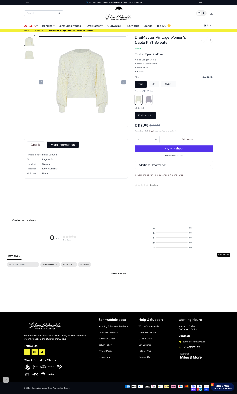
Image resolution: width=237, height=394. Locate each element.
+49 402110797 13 (192, 347)
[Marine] (148, 99)
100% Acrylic (145, 115)
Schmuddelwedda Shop (42, 388)
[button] (201, 13)
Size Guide (207, 77)
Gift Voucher (145, 345)
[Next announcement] (201, 2)
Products (39, 30)
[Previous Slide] (123, 82)
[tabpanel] (118, 283)
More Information (63, 145)
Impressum (104, 357)
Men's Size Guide (147, 332)
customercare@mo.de (194, 341)
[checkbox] (84, 264)
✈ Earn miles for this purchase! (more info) (159, 175)
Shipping (152, 131)
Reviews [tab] (14, 255)
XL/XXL (168, 84)
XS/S (140, 84)
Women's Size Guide (149, 326)
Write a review (223, 255)
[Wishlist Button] (202, 40)
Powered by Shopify (61, 388)
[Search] (59, 13)
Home (26, 30)
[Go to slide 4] (104, 36)
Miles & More (145, 338)
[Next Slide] (41, 82)
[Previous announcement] (28, 2)
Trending (47, 25)
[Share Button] (210, 40)
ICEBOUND (114, 25)
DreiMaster (94, 25)
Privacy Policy (105, 351)
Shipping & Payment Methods (113, 326)
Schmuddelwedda (70, 25)
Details (35, 145)
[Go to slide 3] (60, 36)
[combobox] (43, 13)
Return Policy (105, 345)
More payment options (174, 155)
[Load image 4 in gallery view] (29, 53)
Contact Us (144, 357)
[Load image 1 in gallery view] (29, 40)
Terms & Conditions (108, 332)
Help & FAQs (145, 351)
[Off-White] (138, 99)
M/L (154, 84)
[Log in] (211, 13)
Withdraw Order (106, 338)
